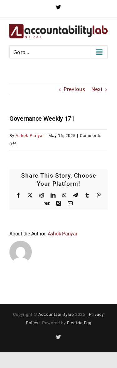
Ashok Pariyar (30, 135)
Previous (74, 89)
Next (97, 89)
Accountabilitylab (56, 314)
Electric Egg (79, 322)
